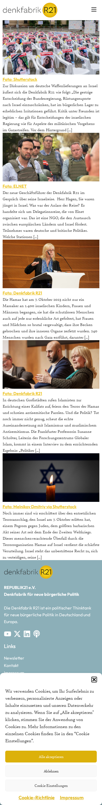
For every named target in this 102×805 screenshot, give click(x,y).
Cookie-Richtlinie (37, 798)
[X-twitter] (17, 634)
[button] (94, 679)
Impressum (72, 798)
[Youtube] (7, 634)
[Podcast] (36, 634)
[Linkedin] (27, 634)
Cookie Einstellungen (51, 785)
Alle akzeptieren (51, 756)
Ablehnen (51, 771)
